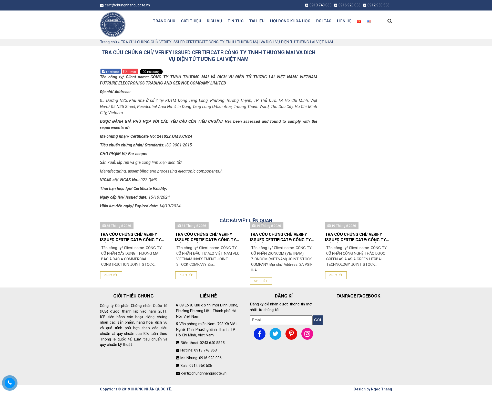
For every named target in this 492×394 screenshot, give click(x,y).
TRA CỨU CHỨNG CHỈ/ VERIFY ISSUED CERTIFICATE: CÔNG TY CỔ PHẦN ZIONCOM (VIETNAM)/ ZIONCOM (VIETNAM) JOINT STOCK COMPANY (281, 237)
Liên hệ (344, 21)
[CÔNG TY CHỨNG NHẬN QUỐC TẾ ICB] (121, 24)
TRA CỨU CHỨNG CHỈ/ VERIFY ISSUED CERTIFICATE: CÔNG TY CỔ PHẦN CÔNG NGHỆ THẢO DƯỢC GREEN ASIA (355, 237)
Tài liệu (256, 21)
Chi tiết (111, 275)
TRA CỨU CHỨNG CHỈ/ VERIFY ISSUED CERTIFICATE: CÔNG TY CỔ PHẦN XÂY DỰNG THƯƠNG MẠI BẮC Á (133, 237)
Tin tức (235, 21)
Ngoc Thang (381, 389)
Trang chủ (164, 21)
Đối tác (323, 21)
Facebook (112, 72)
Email (132, 72)
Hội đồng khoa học (290, 21)
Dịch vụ (214, 21)
